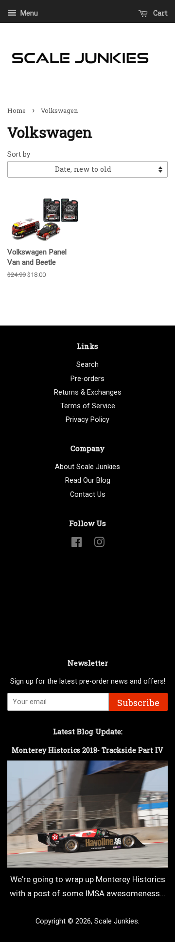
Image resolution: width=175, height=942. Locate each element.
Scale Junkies (116, 921)
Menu (28, 13)
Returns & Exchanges (88, 392)
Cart (160, 13)
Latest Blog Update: (87, 731)
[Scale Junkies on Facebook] (76, 544)
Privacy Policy (87, 420)
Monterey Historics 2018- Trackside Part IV (87, 750)
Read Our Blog (87, 480)
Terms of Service (87, 406)
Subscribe (138, 702)
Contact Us (87, 494)
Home (16, 110)
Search (87, 365)
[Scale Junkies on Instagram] (99, 544)
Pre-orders (87, 379)
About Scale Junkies (87, 467)
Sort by (18, 154)
